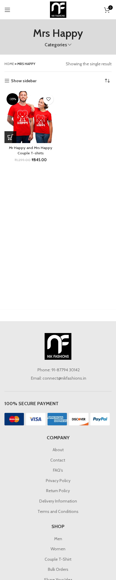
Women (58, 549)
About (58, 449)
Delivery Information (58, 501)
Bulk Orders (58, 569)
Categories (56, 44)
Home (9, 64)
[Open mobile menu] (7, 10)
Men (58, 538)
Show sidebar (24, 80)
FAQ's (58, 470)
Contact (58, 460)
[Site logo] (58, 9)
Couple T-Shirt (58, 559)
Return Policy (58, 490)
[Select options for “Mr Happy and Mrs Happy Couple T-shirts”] (10, 137)
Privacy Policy (58, 480)
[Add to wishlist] (48, 99)
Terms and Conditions (58, 511)
